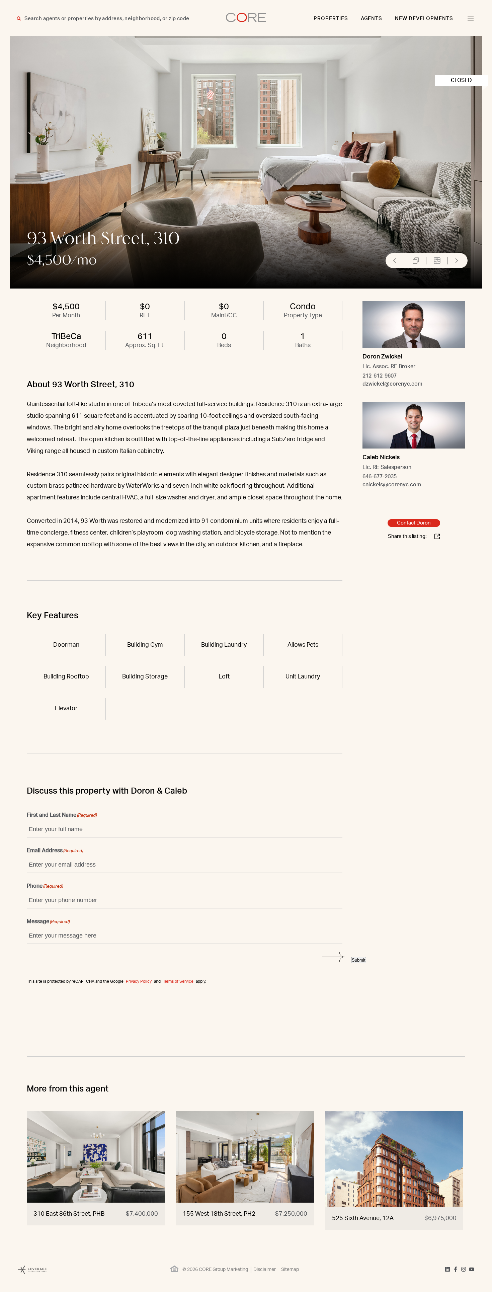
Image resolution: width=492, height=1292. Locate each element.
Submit (358, 960)
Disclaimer (264, 1269)
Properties (331, 18)
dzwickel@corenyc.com (392, 384)
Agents (372, 18)
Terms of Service (178, 981)
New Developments (424, 18)
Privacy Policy (139, 981)
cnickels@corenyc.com (391, 484)
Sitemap (290, 1269)
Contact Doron (414, 523)
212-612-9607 (379, 376)
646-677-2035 (379, 476)
